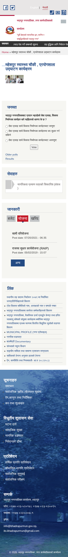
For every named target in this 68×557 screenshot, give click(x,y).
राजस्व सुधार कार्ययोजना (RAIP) (30, 248)
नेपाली (45, 7)
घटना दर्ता (11, 424)
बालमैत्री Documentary (19, 341)
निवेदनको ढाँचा (13, 441)
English (34, 7)
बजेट (11, 218)
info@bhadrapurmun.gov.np (20, 526)
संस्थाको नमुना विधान (16, 346)
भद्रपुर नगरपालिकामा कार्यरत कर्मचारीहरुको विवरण (29, 310)
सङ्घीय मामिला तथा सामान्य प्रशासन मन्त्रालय (28, 350)
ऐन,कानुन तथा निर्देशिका (18, 397)
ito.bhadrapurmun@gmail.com (21, 530)
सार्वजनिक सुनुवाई (15, 474)
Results (9, 158)
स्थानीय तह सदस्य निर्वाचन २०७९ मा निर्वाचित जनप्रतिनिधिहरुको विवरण (27, 299)
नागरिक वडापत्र (14, 336)
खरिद (34, 218)
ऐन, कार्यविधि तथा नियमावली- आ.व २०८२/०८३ (28, 360)
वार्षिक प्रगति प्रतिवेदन (18, 462)
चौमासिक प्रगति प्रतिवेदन (19, 468)
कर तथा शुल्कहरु (14, 403)
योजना (22, 219)
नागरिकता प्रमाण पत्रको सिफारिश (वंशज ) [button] (38, 186)
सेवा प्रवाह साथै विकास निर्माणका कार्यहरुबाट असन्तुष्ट (33, 140)
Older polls (11, 154)
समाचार (9, 386)
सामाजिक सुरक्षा (13, 430)
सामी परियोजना (20, 233)
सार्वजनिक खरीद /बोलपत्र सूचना (23, 392)
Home (5, 52)
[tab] (34, 186)
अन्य (17, 263)
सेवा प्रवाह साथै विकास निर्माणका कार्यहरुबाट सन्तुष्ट (32, 126)
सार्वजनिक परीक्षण (14, 479)
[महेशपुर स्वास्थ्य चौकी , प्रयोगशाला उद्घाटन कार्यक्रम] (14, 78)
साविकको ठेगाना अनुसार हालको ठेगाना (23, 355)
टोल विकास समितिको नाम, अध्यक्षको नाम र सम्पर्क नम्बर (31, 305)
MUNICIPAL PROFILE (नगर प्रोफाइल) (27, 332)
